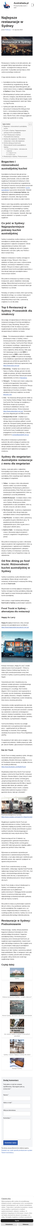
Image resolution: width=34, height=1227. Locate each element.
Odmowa (25, 1224)
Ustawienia (9, 1224)
